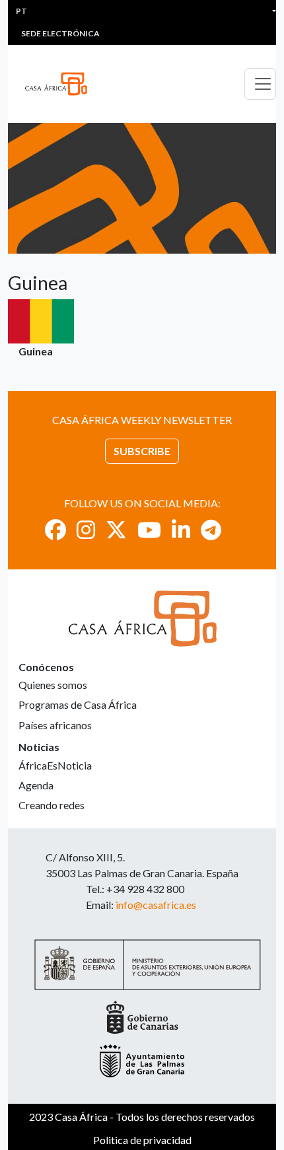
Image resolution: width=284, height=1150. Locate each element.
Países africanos (55, 725)
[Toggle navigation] (260, 84)
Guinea (35, 351)
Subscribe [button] (142, 451)
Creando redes (51, 805)
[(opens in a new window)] (55, 529)
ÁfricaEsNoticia (55, 765)
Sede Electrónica (60, 33)
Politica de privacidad (142, 1139)
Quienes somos (52, 684)
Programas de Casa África (77, 704)
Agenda (35, 785)
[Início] (61, 84)
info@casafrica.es (156, 904)
